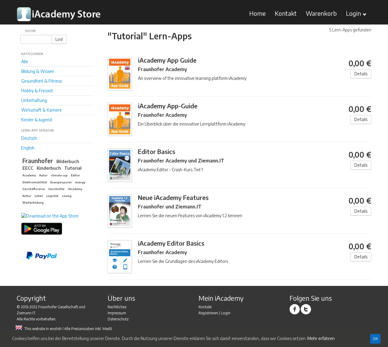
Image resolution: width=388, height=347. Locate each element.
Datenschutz (118, 319)
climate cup (59, 175)
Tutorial (73, 168)
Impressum (117, 313)
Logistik (52, 196)
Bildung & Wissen (37, 71)
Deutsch (29, 138)
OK (375, 338)
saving (67, 196)
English (28, 147)
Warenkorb (321, 13)
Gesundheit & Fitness (41, 80)
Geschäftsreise (33, 189)
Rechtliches (117, 307)
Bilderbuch (67, 161)
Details (360, 73)
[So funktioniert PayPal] (60, 255)
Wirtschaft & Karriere (41, 110)
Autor (43, 175)
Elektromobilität (34, 182)
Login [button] (354, 13)
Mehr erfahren (321, 338)
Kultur (26, 196)
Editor (75, 175)
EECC (27, 168)
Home (257, 13)
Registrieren (208, 313)
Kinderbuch (49, 168)
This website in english (43, 328)
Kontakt (286, 13)
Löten (39, 196)
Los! (59, 39)
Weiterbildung (33, 202)
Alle (24, 61)
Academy (29, 175)
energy (80, 182)
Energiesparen (61, 182)
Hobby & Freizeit (37, 90)
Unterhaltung (34, 100)
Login (225, 313)
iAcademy (75, 189)
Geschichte (56, 189)
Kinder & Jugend (36, 119)
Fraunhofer (37, 160)
